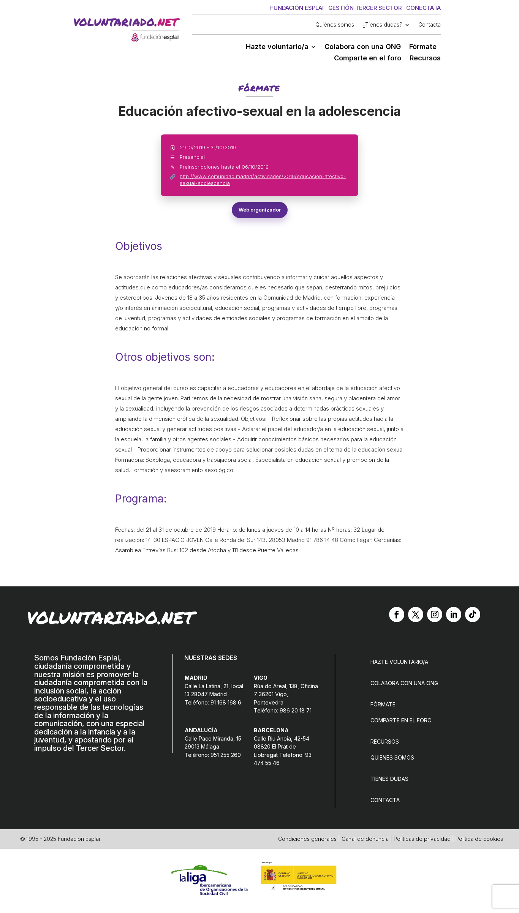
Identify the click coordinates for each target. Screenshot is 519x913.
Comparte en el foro (367, 58)
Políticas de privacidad (422, 839)
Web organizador (260, 210)
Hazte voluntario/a (277, 47)
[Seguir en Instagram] (434, 614)
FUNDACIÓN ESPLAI (297, 7)
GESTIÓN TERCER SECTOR (365, 7)
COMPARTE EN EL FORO (401, 720)
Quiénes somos (334, 25)
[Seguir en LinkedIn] (453, 614)
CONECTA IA (423, 7)
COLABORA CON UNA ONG (404, 683)
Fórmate (423, 47)
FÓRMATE (383, 704)
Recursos (425, 58)
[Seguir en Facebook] (396, 614)
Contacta (429, 25)
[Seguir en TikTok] (472, 614)
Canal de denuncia (365, 839)
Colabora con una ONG (362, 47)
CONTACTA (385, 800)
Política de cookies (479, 839)
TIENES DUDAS (389, 779)
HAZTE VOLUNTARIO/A (399, 662)
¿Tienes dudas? (382, 25)
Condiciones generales (307, 839)
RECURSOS (384, 741)
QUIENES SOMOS (392, 757)
